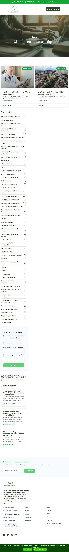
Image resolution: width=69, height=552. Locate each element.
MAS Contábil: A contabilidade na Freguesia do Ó (51, 93)
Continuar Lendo (8, 100)
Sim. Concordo (28, 549)
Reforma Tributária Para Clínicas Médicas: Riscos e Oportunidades (13, 413)
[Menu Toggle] (34, 9)
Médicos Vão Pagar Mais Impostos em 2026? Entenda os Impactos (13, 433)
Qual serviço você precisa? (13, 348)
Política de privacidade (40, 549)
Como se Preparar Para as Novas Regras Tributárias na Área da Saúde (13, 392)
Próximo (13, 365)
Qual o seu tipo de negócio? (13, 355)
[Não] (66, 547)
